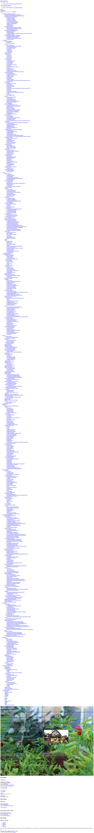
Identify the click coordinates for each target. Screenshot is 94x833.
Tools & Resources (10, 25)
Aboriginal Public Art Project (12, 131)
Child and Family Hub (11, 73)
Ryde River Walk (10, 659)
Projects (4, 602)
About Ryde (7, 470)
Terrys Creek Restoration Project (12, 332)
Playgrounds (9, 652)
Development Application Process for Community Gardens (17, 495)
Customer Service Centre (5, 782)
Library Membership (10, 446)
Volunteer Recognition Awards (10, 384)
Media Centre (7, 231)
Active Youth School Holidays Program (14, 376)
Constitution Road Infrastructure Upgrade (14, 605)
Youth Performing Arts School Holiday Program (15, 71)
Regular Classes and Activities (10, 371)
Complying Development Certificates (13, 520)
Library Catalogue (10, 421)
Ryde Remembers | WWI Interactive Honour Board (16, 463)
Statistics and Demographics (12, 23)
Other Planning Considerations (12, 532)
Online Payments (10, 241)
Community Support (8, 137)
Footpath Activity (10, 559)
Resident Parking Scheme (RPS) (12, 506)
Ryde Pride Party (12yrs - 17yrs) (12, 392)
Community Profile (10, 472)
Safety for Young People (11, 148)
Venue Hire (9, 42)
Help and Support (10, 106)
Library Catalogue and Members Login (11, 405)
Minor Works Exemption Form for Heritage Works (15, 592)
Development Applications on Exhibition (14, 540)
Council (4, 172)
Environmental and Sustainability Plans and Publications (16, 226)
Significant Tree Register (11, 309)
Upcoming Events (8, 336)
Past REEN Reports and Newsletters (13, 294)
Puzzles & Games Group (11, 443)
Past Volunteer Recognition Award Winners (14, 386)
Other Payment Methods (11, 244)
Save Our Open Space (11, 584)
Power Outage (9, 289)
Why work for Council (11, 195)
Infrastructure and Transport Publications (14, 230)
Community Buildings (11, 43)
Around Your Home (8, 475)
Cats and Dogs (9, 260)
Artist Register (9, 59)
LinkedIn (4, 826)
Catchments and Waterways (9, 627)
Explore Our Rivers (10, 656)
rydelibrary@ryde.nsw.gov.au (8, 805)
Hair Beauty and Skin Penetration (12, 556)
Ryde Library (9, 407)
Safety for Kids (9, 78)
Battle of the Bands (8, 344)
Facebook (4, 822)
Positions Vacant (10, 189)
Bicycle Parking (9, 640)
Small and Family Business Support (11, 16)
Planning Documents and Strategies (13, 537)
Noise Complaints (10, 483)
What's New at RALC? (9, 688)
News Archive (9, 236)
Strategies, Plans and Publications (10, 219)
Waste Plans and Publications (12, 228)
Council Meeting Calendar (11, 210)
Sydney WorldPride (10, 164)
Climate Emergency (8, 273)
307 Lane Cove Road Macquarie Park (13, 575)
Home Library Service (11, 107)
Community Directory (11, 123)
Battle (6, 702)
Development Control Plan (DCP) (13, 530)
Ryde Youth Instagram (11, 95)
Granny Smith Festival (9, 353)
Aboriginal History (10, 130)
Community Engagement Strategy (13, 221)
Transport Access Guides (11, 504)
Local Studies (9, 461)
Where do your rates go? (11, 247)
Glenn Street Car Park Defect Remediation (14, 632)
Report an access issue (11, 108)
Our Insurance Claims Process (12, 214)
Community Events (8, 154)
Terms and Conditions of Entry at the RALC (14, 672)
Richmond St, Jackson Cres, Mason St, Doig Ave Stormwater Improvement (20, 629)
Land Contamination (10, 560)
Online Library (7, 413)
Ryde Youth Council (10, 86)
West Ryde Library (10, 408)
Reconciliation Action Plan (11, 134)
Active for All (9, 54)
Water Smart (9, 334)
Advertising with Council (11, 238)
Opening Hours (7, 667)
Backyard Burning (10, 255)
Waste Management (10, 563)
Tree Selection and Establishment (12, 313)
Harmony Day (9, 155)
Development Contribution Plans (10, 585)
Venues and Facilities (8, 41)
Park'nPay (8, 511)
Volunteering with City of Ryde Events (11, 394)
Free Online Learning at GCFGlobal (13, 417)
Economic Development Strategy (12, 37)
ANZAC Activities (10, 341)
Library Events (9, 445)
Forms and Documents (11, 314)
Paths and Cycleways (8, 620)
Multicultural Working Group (12, 127)
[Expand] (20, 35)
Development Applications (9, 538)
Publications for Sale (10, 465)
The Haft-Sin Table (10, 370)
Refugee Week (9, 162)
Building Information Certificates (12, 524)
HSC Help (9, 418)
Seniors (6, 96)
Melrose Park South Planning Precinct (13, 583)
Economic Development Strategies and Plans (14, 225)
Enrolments (9, 676)
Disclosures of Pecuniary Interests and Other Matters (16, 183)
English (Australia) (12, 3)
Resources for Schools (8, 290)
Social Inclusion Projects (11, 118)
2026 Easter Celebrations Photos (12, 388)
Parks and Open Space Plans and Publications (15, 227)
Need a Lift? (9, 90)
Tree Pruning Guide (10, 312)
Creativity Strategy (10, 168)
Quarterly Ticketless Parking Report (13, 513)
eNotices (8, 245)
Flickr (4, 825)
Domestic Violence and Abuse (12, 124)
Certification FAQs (10, 519)
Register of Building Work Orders (10, 601)
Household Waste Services (11, 320)
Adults (8, 428)
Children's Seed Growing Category (13, 379)
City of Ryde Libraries (4, 803)
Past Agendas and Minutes (11, 211)
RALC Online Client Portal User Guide (11, 689)
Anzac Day (7, 339)
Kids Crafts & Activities (11, 357)
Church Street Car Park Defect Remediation (14, 633)
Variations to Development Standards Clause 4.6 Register (17, 546)
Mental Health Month (10, 157)
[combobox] (6, 5)
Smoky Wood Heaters (11, 257)
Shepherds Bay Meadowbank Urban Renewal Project (16, 580)
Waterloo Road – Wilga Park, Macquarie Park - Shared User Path (18, 626)
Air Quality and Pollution (9, 254)
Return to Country (8, 700)
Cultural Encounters (8, 402)
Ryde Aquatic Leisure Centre (8, 665)
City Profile (9, 471)
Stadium (8, 685)
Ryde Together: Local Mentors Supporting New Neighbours (17, 122)
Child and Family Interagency (12, 74)
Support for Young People (11, 83)
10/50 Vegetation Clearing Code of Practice (14, 306)
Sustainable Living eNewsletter (12, 302)
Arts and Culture (7, 58)
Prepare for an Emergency (11, 286)
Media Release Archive (11, 237)
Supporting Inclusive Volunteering (13, 110)
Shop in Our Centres (10, 660)
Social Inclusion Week (11, 119)
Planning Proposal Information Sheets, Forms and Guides (17, 565)
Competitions (9, 355)
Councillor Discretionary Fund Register (14, 186)
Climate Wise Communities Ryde (12, 285)
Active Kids (9, 55)
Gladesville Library (10, 411)
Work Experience (10, 196)
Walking (6, 662)
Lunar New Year (7, 362)
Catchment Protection (10, 327)
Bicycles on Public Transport (12, 641)
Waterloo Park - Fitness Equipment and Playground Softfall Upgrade (19, 616)
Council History (9, 174)
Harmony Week (7, 360)
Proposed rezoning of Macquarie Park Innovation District (14, 15)
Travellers (6, 696)
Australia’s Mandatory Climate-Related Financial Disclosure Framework (19, 33)
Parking (6, 505)
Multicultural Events (10, 125)
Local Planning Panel (10, 198)
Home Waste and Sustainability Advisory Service (15, 298)
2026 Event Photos (10, 343)
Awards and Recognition (11, 191)
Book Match (9, 439)
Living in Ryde (5, 469)
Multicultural (7, 121)
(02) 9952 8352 (5, 804)
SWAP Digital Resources (11, 382)
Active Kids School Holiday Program (13, 375)
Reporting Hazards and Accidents (12, 644)
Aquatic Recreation (10, 684)
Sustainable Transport (10, 304)
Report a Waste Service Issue (12, 319)
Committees (7, 197)
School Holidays (7, 373)
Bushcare (8, 266)
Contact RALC (7, 666)
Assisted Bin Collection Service (12, 104)
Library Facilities (10, 447)
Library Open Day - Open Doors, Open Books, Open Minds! (17, 442)
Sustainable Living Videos (11, 303)
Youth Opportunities (10, 85)
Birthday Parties (7, 687)
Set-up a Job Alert (10, 193)
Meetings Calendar (10, 551)
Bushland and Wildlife (8, 265)
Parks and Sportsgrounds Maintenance (13, 651)
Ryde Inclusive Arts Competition (12, 111)
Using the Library (8, 444)
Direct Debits (9, 243)
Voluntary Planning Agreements (10, 596)
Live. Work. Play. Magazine (12, 234)
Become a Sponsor (10, 363)
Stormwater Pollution (10, 331)
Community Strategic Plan (11, 220)
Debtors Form (9, 217)
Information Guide (10, 184)
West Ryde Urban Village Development (14, 582)
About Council (7, 173)
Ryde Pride (9, 89)
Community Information (9, 169)
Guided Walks (9, 664)
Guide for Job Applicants (11, 190)
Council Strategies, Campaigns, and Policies (12, 35)
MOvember (9, 159)
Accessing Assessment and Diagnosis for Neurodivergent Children (18, 80)
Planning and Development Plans (12, 224)
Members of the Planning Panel (12, 552)
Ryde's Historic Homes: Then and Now (14, 595)
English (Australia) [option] (12, 7)
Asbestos (8, 478)
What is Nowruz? (10, 369)
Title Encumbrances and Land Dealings (11, 572)
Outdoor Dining (9, 561)
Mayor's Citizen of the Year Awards (11, 347)
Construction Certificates (11, 521)
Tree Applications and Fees (11, 311)
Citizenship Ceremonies (9, 346)
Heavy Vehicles (9, 508)
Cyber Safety (9, 415)
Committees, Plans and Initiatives (10, 166)
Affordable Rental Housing (11, 588)
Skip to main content (4, 0)
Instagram (4, 824)
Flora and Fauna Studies (11, 269)
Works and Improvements (11, 653)
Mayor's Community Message (10, 218)
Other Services (9, 322)
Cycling (6, 638)
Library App (9, 420)
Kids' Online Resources (11, 419)
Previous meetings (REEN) (11, 293)
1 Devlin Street (9, 613)
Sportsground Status (10, 647)
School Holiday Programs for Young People (14, 377)
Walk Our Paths (9, 661)
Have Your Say (5, 403)
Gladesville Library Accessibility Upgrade (14, 618)
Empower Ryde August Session (12, 337)
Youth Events (9, 84)
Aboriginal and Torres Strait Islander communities (13, 129)
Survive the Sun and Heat (11, 284)
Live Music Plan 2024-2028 (12, 64)
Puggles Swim (9, 680)
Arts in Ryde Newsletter (11, 60)
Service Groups (9, 171)
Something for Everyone (9, 425)
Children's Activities (10, 76)
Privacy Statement (8, 831)
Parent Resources (10, 81)
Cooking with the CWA (11, 358)
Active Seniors (9, 57)
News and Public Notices (11, 232)
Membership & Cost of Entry (12, 669)
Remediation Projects (8, 278)
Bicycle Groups (9, 639)
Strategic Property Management (10, 619)
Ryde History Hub (10, 457)
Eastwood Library (10, 409)
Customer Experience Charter (12, 215)
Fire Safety (9, 558)
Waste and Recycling (8, 317)
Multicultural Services (10, 126)
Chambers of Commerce (11, 19)
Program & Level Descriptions (12, 675)
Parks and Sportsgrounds (9, 646)
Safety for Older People (11, 146)
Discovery (6, 691)
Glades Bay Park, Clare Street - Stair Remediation (15, 622)
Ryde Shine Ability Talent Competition (13, 109)
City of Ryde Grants (10, 45)
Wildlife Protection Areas (11, 272)
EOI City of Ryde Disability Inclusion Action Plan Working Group (18, 120)
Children (8, 426)
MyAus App (9, 128)
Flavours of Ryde (10, 657)
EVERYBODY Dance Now (12, 113)
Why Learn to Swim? (10, 678)
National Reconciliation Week (12, 161)
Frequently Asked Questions (12, 325)
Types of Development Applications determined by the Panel (17, 553)
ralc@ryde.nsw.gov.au (7, 815)
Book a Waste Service (11, 318)
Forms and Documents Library (10, 216)
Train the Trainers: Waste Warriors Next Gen (14, 295)
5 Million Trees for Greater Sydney (13, 307)
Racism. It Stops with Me (11, 142)
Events (4, 335)
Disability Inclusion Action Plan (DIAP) (14, 105)
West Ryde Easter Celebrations (10, 387)
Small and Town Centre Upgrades (10, 635)
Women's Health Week (9, 398)
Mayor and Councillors (9, 202)
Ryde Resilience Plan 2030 (11, 288)
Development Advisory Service (10, 515)
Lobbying (8, 205)
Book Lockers (9, 454)
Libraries (4, 404)
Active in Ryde (7, 53)
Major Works (7, 603)
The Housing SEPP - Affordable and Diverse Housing (16, 535)
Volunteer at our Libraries (11, 431)
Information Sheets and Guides (12, 544)
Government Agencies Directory (12, 21)
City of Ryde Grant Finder (11, 20)
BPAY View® (9, 242)
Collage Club (9, 441)
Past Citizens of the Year (11, 348)
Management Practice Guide (12, 496)
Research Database (10, 422)
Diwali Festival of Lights (11, 401)
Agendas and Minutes (8, 187)
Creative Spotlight (10, 62)
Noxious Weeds (9, 484)
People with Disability (8, 103)
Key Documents (10, 116)
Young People (7, 82)
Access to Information (8, 180)
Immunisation (9, 77)
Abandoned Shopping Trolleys (12, 476)
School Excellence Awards (11, 47)
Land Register (9, 185)
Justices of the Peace (10, 432)
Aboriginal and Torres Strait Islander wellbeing (15, 135)
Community (5, 40)
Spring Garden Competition (9, 378)
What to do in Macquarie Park (12, 29)
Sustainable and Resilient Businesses (11, 30)
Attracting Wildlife (10, 268)
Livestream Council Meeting (12, 209)
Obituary (6, 701)
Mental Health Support (11, 140)
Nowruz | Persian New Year (9, 367)
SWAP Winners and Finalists (12, 383)
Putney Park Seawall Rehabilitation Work (14, 628)
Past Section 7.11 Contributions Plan (13, 586)
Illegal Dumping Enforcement (12, 482)
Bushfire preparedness (11, 282)
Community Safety (8, 144)
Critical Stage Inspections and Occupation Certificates (16, 523)
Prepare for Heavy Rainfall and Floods (13, 281)
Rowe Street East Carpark (11, 512)
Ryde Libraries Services (11, 99)
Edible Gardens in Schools (11, 291)
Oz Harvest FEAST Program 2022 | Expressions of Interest (17, 292)
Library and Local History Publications (13, 229)
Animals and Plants (8, 259)
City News (9, 235)
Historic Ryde (9, 460)
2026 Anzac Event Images (11, 340)
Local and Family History (9, 456)
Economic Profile (10, 473)
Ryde (8, 501)
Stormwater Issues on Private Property (13, 330)
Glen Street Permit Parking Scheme (13, 507)
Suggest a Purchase (10, 453)
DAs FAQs (9, 542)
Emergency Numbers (10, 481)
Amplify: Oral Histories (11, 466)
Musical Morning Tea (10, 436)
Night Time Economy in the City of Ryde (14, 38)
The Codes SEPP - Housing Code (13, 533)
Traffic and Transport (8, 631)
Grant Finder (9, 49)
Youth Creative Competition (12, 70)
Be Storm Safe (9, 280)
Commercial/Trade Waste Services (13, 321)
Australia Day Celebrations (9, 342)
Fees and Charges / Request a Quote (13, 518)
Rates (6, 240)
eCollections (9, 416)
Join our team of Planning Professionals (14, 192)
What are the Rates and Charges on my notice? (15, 248)
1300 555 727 (2, 795)
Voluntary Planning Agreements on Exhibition (15, 541)
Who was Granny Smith (11, 356)
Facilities (8, 670)
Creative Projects (10, 61)
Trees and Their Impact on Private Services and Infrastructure (17, 316)
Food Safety (9, 555)
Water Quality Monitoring (11, 333)
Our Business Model (10, 175)
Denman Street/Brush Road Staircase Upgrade (15, 621)
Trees (6, 305)
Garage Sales (7, 352)
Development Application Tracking (13, 571)
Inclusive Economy (10, 39)
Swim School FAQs (10, 679)
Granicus (14, 832)
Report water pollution (11, 329)
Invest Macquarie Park (9, 26)
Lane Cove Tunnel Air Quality (12, 258)
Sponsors (8, 354)
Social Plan (9, 167)
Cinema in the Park (8, 345)
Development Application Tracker (13, 543)
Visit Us (6, 406)
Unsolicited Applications (11, 194)
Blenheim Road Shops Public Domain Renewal (13, 14)
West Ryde (9, 502)
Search (1, 11)
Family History (9, 462)
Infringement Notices (10, 509)
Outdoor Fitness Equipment (11, 650)
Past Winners (9, 380)
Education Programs (10, 323)
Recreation (4, 637)
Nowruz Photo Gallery (11, 368)
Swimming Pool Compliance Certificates (14, 525)
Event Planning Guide (8, 396)
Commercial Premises (8, 554)
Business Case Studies (11, 17)
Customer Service (8, 213)
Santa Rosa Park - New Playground (13, 615)
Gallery (8, 671)
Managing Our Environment (10, 274)
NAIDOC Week (10, 133)
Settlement (6, 695)
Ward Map (9, 204)
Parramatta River (10, 328)
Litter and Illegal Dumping (11, 477)
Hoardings (9, 526)
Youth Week (9, 87)
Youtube (4, 823)
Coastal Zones (9, 276)
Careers (6, 188)
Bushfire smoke (9, 256)
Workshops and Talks (10, 34)
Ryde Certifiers (7, 516)
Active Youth (9, 56)
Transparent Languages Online (12, 424)
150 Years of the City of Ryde (12, 464)
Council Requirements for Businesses (13, 36)
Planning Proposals (8, 564)
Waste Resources (10, 324)
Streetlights (9, 488)
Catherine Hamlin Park (11, 609)
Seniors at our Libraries (11, 429)
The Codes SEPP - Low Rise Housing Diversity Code (16, 534)
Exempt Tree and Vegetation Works (13, 315)
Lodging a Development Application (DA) (14, 539)
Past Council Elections (11, 206)
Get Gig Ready (9, 63)
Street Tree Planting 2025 (11, 610)
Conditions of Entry (10, 385)
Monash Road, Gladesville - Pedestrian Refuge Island (16, 634)
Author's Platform (10, 437)
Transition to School (10, 79)
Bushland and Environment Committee (13, 275)
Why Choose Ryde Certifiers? (12, 517)
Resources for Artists (10, 68)
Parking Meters (9, 510)
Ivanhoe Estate (9, 577)
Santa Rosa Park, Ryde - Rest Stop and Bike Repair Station (17, 625)
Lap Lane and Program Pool (12, 683)
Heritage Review (10, 594)
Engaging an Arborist (10, 308)
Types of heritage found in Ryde (12, 593)
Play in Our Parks (10, 658)
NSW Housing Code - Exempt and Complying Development (17, 589)
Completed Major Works (11, 604)
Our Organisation (10, 176)
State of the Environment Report (12, 277)
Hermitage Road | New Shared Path (13, 624)
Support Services (10, 24)
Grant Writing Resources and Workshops (14, 46)
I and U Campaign (10, 115)
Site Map (13, 831)
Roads (6, 630)
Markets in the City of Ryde (9, 365)
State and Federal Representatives (12, 474)
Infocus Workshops (10, 438)
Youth (8, 427)
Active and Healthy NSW (11, 97)
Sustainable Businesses (11, 31)
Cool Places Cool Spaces (11, 287)
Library (8, 93)
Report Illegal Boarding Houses (12, 590)
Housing (6, 587)
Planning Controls (8, 528)
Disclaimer (2, 831)
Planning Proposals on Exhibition (12, 566)
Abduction (6, 694)
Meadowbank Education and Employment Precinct (15, 579)
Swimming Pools (10, 489)
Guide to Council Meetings (11, 212)
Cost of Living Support (11, 143)
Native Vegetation (10, 267)
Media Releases (9, 233)
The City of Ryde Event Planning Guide (14, 397)
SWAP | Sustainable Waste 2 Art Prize (11, 381)
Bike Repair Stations (10, 645)
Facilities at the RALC (11, 682)
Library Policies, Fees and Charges (13, 451)
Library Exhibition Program (11, 434)
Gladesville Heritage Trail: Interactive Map (14, 468)
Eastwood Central (10, 606)
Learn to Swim (7, 673)
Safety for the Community (11, 147)
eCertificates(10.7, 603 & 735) (10, 569)
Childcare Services (10, 75)
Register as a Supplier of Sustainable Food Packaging (14, 395)
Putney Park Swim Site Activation (13, 608)
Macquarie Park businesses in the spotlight (14, 28)
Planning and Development (7, 514)
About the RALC (8, 668)
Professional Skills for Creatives (12, 66)
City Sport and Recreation (9, 614)
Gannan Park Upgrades (11, 607)
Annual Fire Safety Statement (12, 527)
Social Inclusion (7, 114)
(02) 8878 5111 (5, 814)
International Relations (11, 179)
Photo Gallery (9, 364)
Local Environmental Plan (11, 529)
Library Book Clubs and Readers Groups (14, 433)
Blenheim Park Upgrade (11, 612)
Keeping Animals (10, 261)
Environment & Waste (6, 253)
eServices (6, 567)
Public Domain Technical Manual (12, 536)
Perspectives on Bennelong (9, 704)
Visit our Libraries (3, 807)
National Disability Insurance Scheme (13, 117)
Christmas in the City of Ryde (10, 338)
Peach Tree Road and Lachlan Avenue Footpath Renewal (17, 623)
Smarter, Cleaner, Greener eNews (10, 296)
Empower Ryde (9, 112)
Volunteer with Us (10, 152)
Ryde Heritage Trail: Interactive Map (13, 467)
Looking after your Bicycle (11, 643)
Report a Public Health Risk (12, 487)
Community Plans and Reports (12, 223)
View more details (3, 787)
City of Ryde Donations (11, 48)
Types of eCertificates (10, 570)
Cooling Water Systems (11, 557)
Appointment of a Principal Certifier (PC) (14, 522)
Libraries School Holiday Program (13, 374)
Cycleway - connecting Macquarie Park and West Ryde (16, 611)
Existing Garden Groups (11, 494)
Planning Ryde (9, 531)
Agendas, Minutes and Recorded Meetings (14, 208)
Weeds (8, 264)
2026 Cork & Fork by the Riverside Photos (14, 351)
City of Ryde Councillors (11, 203)
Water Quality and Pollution (9, 326)
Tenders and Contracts (8, 252)
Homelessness (9, 139)
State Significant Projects (11, 574)
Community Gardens (8, 493)
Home (1, 706)
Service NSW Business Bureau (12, 22)
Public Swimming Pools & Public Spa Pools (14, 562)
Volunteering (9, 102)
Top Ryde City (9, 581)
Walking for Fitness (10, 663)
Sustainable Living (8, 297)
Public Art (8, 67)
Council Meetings (8, 207)
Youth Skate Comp (10, 391)
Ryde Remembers (8, 372)
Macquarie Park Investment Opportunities (14, 27)
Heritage (6, 591)
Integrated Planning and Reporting (13, 222)
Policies (6, 239)
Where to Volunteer (10, 153)
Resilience (6, 279)
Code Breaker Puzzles (11, 423)
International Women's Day (11, 156)
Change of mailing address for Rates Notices (14, 246)
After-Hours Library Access (12, 412)
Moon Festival (9, 158)
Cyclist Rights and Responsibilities (13, 642)
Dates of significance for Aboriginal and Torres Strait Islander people (19, 136)
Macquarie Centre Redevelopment (13, 578)
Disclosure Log (9, 182)
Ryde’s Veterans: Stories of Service (13, 458)
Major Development (8, 573)
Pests (8, 262)
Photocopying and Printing (11, 455)
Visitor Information (8, 655)
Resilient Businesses (10, 32)
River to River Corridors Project (12, 270)
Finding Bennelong (10, 132)
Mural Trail (9, 65)
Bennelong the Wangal (9, 692)
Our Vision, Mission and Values (12, 177)
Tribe (6, 703)
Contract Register (10, 181)
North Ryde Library (10, 410)
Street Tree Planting (10, 310)
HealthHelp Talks (10, 440)
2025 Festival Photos (10, 359)
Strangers (6, 693)
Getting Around (7, 503)
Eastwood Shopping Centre (11, 576)
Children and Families (8, 72)
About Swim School (10, 674)
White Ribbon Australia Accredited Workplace (15, 178)
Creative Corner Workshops (12, 435)
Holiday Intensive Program (11, 677)
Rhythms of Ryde (10, 69)
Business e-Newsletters (11, 18)
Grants (6, 44)
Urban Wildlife (9, 263)
